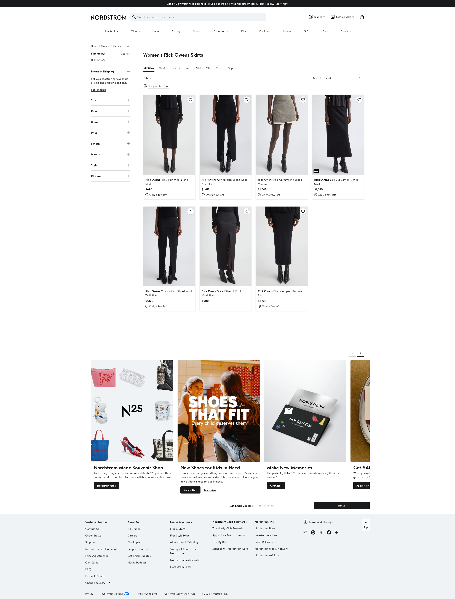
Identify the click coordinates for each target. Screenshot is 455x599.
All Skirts (148, 68)
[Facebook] (329, 533)
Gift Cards (276, 485)
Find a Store (177, 529)
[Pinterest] (313, 533)
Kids (244, 31)
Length (95, 143)
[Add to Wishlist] (190, 99)
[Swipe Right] (360, 353)
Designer (265, 31)
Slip (230, 68)
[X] (321, 533)
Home (287, 31)
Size (93, 100)
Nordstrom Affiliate (267, 555)
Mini (208, 68)
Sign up (341, 505)
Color (94, 111)
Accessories (220, 31)
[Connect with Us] (336, 533)
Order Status (93, 535)
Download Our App (321, 522)
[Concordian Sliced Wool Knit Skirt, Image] (225, 134)
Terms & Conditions (146, 593)
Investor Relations (266, 535)
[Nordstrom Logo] (108, 17)
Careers (132, 535)
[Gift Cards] (305, 411)
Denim (163, 68)
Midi (198, 68)
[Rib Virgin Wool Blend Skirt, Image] (169, 134)
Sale (325, 31)
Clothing (117, 46)
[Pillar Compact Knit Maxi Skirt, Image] (282, 246)
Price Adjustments (96, 556)
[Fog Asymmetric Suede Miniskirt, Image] (282, 134)
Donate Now (190, 490)
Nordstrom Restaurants (184, 560)
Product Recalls (95, 576)
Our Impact (135, 542)
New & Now (111, 31)
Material (96, 154)
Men (156, 31)
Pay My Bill (219, 542)
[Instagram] (305, 533)
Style (94, 165)
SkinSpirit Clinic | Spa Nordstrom (183, 551)
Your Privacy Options (111, 593)
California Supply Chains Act (179, 593)
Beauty (176, 31)
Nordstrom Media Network (271, 549)
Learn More (210, 490)
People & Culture (138, 549)
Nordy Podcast (137, 562)
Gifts (307, 31)
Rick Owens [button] (98, 60)
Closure (96, 176)
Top (366, 527)
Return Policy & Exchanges (102, 549)
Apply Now (281, 4)
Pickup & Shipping (102, 71)
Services (346, 31)
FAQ (88, 569)
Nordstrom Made (106, 485)
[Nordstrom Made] (132, 411)
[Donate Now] (219, 411)
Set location (98, 89)
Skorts (220, 68)
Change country (95, 583)
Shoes (197, 31)
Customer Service (96, 522)
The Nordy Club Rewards (227, 528)
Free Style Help (179, 535)
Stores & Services (181, 522)
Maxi (188, 68)
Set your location (158, 86)
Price (94, 132)
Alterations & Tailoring (184, 542)
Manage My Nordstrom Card (230, 549)
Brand (94, 122)
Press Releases (264, 542)
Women (136, 31)
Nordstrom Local (180, 567)
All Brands (134, 529)
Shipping (90, 542)
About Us (133, 522)
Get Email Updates (139, 556)
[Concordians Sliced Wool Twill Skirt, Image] (169, 246)
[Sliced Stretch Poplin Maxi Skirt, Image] (225, 246)
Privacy (89, 593)
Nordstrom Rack (265, 528)
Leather (176, 68)
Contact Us (92, 529)
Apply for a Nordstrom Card (229, 535)
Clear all (125, 53)
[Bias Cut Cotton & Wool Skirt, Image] (338, 134)
